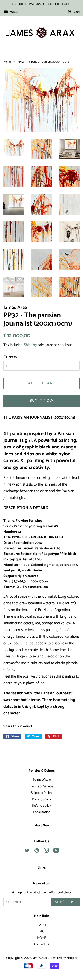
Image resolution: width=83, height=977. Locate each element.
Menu (13, 12)
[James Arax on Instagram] (46, 851)
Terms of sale (42, 779)
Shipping (30, 345)
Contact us (41, 944)
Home (7, 61)
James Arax (40, 958)
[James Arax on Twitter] (27, 851)
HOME (41, 938)
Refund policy (41, 805)
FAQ (41, 931)
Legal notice (41, 812)
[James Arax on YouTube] (56, 851)
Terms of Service (41, 786)
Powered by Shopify (63, 958)
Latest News (41, 825)
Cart (76, 12)
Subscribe (65, 902)
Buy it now (41, 401)
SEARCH (41, 925)
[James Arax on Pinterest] (36, 851)
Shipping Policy (41, 793)
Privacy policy (41, 799)
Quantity (10, 357)
